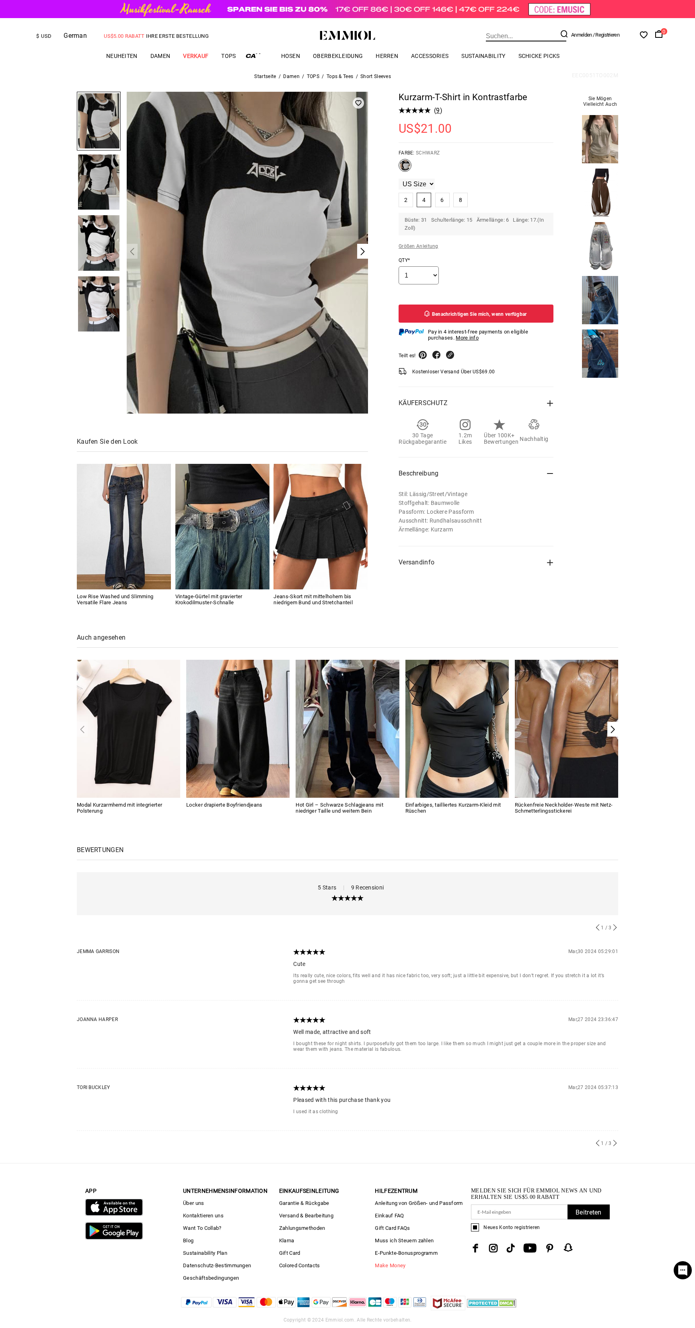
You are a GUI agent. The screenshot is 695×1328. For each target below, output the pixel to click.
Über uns (193, 1203)
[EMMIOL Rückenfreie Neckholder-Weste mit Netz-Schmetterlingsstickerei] (566, 728)
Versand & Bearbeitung (306, 1216)
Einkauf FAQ (389, 1216)
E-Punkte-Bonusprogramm (406, 1253)
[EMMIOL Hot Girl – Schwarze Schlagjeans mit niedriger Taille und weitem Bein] (347, 728)
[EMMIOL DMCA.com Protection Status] (491, 1308)
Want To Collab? (202, 1228)
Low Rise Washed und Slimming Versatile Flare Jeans (115, 599)
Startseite (265, 76)
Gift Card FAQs (392, 1228)
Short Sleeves (375, 76)
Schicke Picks (539, 56)
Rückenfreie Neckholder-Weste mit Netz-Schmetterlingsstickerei (564, 808)
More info (467, 338)
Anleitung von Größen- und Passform (419, 1203)
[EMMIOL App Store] (114, 1214)
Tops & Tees (340, 76)
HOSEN (290, 56)
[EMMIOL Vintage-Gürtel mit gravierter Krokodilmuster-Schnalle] (222, 526)
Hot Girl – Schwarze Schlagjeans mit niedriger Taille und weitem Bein (339, 808)
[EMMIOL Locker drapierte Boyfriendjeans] (238, 728)
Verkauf (195, 56)
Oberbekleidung (338, 56)
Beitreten (589, 1212)
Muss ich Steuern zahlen (404, 1240)
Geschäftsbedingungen (211, 1278)
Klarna (286, 1240)
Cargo (259, 56)
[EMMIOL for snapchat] (568, 1248)
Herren (387, 56)
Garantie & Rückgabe (304, 1203)
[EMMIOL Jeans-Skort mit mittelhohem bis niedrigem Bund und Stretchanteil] (320, 526)
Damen (160, 56)
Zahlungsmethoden (302, 1228)
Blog (188, 1240)
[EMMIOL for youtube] (530, 1248)
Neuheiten (122, 56)
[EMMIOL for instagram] (493, 1248)
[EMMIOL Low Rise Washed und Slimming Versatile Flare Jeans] (124, 526)
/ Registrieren (606, 35)
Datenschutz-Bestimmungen (217, 1265)
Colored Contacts (299, 1265)
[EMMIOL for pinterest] (549, 1248)
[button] (612, 729)
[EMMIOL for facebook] (475, 1248)
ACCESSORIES (429, 56)
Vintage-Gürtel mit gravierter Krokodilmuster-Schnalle (209, 599)
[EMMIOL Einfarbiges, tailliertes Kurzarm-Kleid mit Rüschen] (457, 728)
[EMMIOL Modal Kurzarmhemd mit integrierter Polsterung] (128, 728)
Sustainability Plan (205, 1253)
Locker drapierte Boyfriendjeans (224, 805)
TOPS (228, 56)
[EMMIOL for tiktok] (510, 1248)
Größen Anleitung (418, 246)
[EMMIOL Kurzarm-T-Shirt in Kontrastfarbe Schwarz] (405, 168)
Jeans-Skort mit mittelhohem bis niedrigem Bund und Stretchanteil (313, 599)
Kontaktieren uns (203, 1216)
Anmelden (581, 35)
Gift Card (289, 1253)
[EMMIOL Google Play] (114, 1238)
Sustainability (483, 56)
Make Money (390, 1265)
